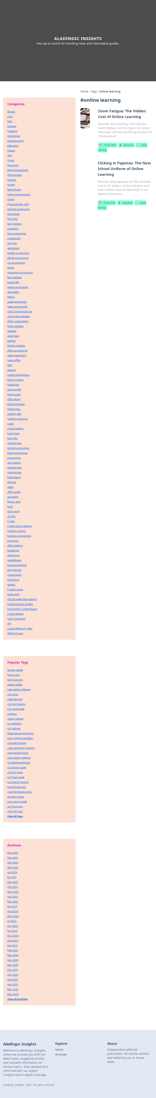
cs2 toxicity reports (18, 782)
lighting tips (13, 409)
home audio (14, 394)
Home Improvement (18, 194)
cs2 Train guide (15, 777)
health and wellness (18, 375)
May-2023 (13, 892)
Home (84, 91)
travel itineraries (16, 787)
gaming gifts (14, 389)
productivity (14, 238)
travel (10, 423)
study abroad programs (20, 733)
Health (11, 185)
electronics (13, 555)
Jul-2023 (11, 877)
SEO (9, 155)
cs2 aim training (16, 704)
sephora (12, 714)
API (9, 623)
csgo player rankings (19, 757)
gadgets (11, 331)
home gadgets (15, 326)
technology (13, 214)
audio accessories (17, 306)
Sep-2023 (12, 882)
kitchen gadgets (16, 345)
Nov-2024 (12, 867)
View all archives (17, 999)
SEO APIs (12, 219)
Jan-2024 (12, 931)
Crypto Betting (15, 614)
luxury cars (13, 675)
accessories (14, 458)
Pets (9, 121)
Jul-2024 (11, 921)
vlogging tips (14, 443)
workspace (13, 248)
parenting (12, 497)
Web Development (17, 170)
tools (10, 506)
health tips (13, 384)
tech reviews (14, 224)
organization (14, 575)
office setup (14, 492)
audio (10, 487)
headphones (14, 560)
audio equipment (16, 355)
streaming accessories (20, 272)
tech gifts (12, 438)
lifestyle (11, 482)
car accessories (16, 263)
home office (14, 360)
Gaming (11, 126)
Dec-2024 (12, 974)
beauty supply (15, 670)
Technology (13, 136)
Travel (10, 160)
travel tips (12, 540)
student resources (17, 419)
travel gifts (13, 282)
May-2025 (13, 994)
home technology (17, 565)
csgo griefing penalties (20, 738)
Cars (10, 116)
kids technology (16, 404)
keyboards (13, 550)
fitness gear (14, 501)
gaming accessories (18, 209)
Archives (61, 1054)
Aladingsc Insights (78, 38)
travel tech (13, 580)
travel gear (13, 433)
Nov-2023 (12, 965)
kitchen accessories (18, 448)
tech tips (12, 243)
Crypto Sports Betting (19, 526)
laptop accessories (17, 287)
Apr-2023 (12, 896)
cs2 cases (12, 694)
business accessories (19, 536)
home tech (13, 594)
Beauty (11, 111)
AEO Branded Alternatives (22, 599)
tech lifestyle (14, 570)
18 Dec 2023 (107, 145)
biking (10, 267)
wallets (11, 584)
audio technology (17, 302)
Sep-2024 (12, 857)
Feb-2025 (12, 979)
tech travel (13, 511)
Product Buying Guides (20, 604)
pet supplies (14, 462)
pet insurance (15, 679)
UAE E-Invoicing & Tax (19, 311)
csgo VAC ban (15, 811)
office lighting (15, 545)
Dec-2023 (12, 960)
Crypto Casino (15, 589)
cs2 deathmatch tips (18, 762)
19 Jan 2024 (107, 202)
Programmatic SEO (18, 204)
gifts (9, 365)
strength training (16, 743)
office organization (17, 321)
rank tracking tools (17, 753)
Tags (94, 91)
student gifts (14, 414)
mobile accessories (18, 253)
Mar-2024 (12, 955)
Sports (11, 199)
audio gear (13, 336)
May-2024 (13, 916)
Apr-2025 (12, 984)
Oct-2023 (12, 970)
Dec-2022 (12, 862)
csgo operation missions (21, 748)
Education (126, 145)
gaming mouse (15, 797)
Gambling (12, 228)
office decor (14, 399)
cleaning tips (14, 472)
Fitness (11, 150)
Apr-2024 (12, 926)
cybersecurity (15, 699)
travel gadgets (15, 428)
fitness (11, 297)
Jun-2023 (12, 945)
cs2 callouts (14, 728)
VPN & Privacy (15, 633)
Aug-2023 (12, 940)
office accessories (17, 350)
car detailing (14, 723)
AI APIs (11, 516)
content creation (16, 531)
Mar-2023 (12, 935)
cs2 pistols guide (16, 767)
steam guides (15, 684)
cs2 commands (15, 709)
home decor (14, 477)
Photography (14, 175)
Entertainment (15, 141)
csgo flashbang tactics (19, 792)
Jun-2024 (12, 872)
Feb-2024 (12, 950)
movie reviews (15, 718)
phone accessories (17, 258)
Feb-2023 (12, 853)
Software (12, 131)
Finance (11, 180)
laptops (11, 341)
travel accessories (17, 453)
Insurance (13, 165)
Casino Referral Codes (19, 628)
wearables (13, 292)
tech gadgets (14, 277)
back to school (15, 380)
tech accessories (16, 233)
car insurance (15, 806)
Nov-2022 (12, 901)
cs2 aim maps (15, 772)
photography (14, 467)
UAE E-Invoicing (16, 619)
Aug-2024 (12, 911)
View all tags (15, 816)
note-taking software (19, 689)
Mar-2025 (12, 989)
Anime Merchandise (18, 316)
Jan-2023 (12, 906)
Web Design (14, 189)
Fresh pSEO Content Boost (22, 609)
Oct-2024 (12, 887)
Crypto (11, 521)
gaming (11, 370)
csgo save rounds (17, 801)
